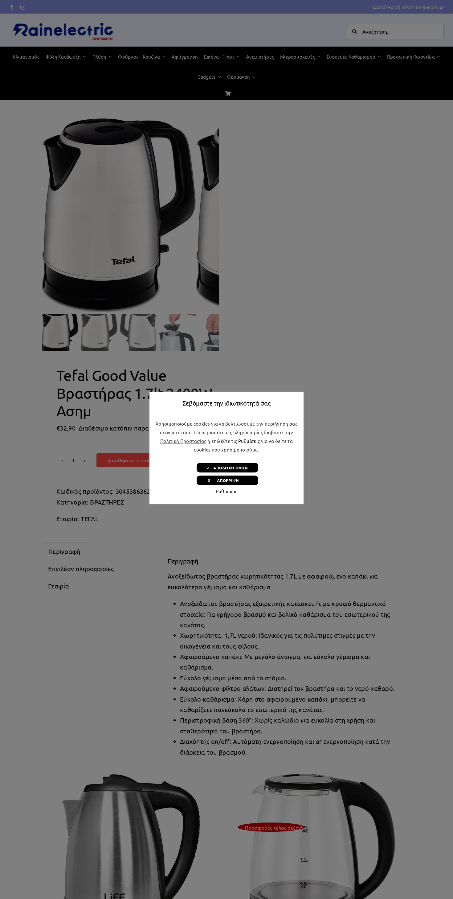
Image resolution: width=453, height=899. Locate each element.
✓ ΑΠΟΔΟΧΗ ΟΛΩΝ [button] (227, 467)
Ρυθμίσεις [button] (249, 441)
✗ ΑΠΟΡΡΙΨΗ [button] (227, 480)
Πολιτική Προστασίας (183, 441)
